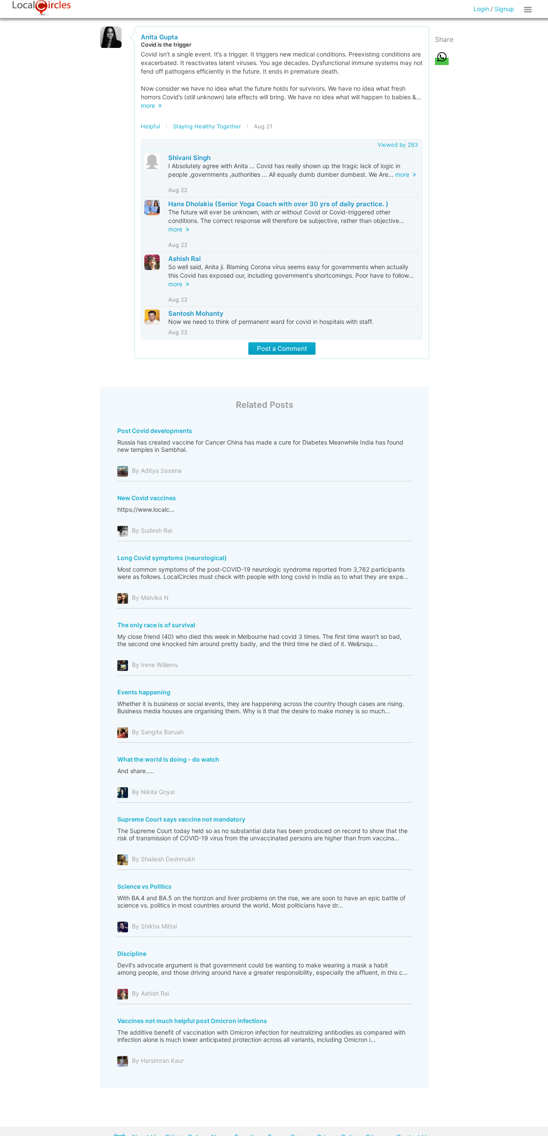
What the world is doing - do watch (168, 759)
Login (481, 8)
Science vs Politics (144, 886)
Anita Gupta (159, 37)
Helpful (150, 126)
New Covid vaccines (146, 497)
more (149, 105)
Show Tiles (529, 9)
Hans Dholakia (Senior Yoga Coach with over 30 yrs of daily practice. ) (278, 204)
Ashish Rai (184, 259)
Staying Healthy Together (207, 126)
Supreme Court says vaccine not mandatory (181, 819)
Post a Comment (282, 348)
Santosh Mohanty (195, 313)
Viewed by (398, 144)
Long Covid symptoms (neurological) (172, 557)
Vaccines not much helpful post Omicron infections (192, 1020)
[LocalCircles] (41, 8)
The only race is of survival (156, 625)
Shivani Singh (189, 158)
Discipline (131, 953)
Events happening (143, 692)
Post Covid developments (154, 430)
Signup (504, 8)
